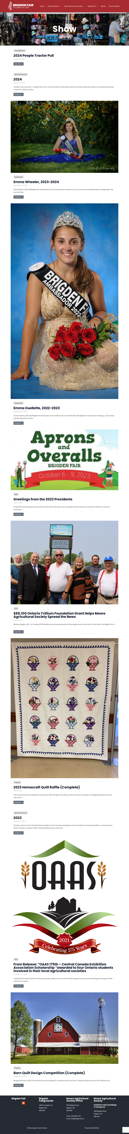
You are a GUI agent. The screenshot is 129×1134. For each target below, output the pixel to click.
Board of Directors (20, 74)
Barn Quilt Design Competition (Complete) (49, 1073)
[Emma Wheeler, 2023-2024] (64, 137)
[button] (60, 6)
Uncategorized (19, 51)
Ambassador (18, 177)
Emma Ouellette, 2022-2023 (37, 408)
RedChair (96, 1128)
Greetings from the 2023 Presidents (43, 499)
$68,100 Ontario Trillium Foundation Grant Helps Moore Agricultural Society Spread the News (59, 615)
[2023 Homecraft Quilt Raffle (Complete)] (64, 708)
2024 (18, 79)
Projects (17, 782)
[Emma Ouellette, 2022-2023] (64, 301)
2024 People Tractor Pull (34, 55)
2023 (15, 494)
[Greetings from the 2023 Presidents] (64, 460)
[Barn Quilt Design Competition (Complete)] (64, 1028)
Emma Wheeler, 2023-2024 (36, 182)
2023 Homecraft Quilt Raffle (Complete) (47, 787)
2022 (15, 959)
